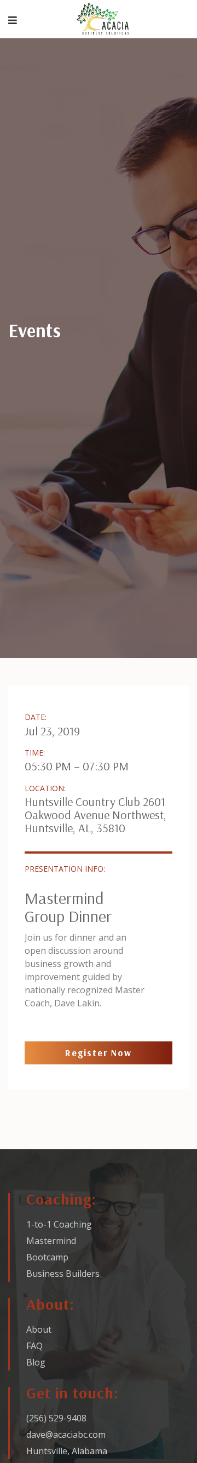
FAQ (34, 1346)
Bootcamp (47, 1257)
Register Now (98, 1052)
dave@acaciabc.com (66, 1435)
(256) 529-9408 (56, 1418)
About (38, 1329)
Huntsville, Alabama (66, 1451)
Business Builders (63, 1274)
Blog (35, 1362)
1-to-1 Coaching (59, 1224)
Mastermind (51, 1241)
